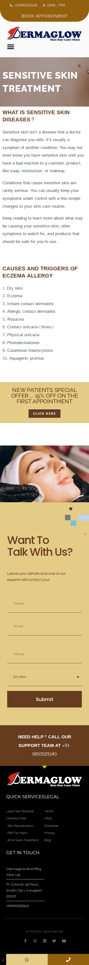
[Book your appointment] (26, 959)
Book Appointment (44, 16)
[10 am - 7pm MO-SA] (68, 959)
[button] (10, 46)
